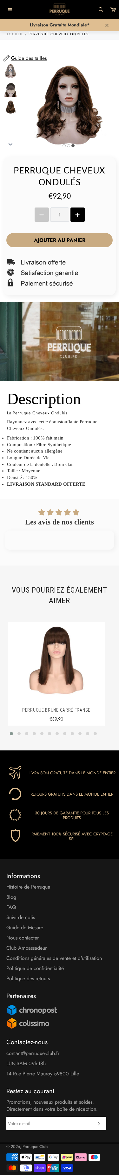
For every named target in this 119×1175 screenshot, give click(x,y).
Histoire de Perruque (28, 886)
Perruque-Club (35, 1146)
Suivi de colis (20, 917)
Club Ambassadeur (26, 948)
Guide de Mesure (24, 927)
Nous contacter (22, 937)
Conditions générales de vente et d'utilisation (54, 958)
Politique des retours (28, 978)
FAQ (11, 907)
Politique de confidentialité (35, 968)
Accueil (14, 34)
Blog (11, 897)
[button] (11, 733)
